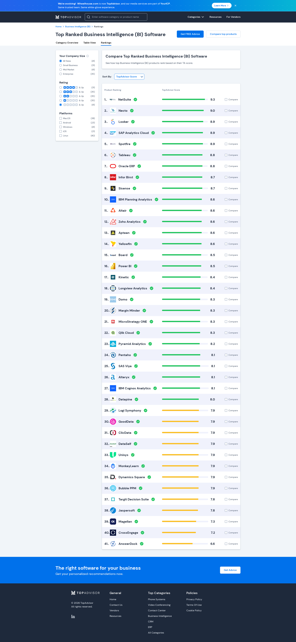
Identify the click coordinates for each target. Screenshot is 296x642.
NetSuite (124, 99)
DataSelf (125, 444)
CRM (150, 621)
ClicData (125, 433)
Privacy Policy (194, 599)
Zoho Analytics (130, 222)
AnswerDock (128, 544)
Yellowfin (125, 244)
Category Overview (67, 42)
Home (113, 599)
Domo (123, 299)
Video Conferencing (159, 605)
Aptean (124, 233)
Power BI (125, 266)
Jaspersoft (127, 510)
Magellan (125, 522)
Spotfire (124, 144)
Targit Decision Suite (134, 499)
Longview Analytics (133, 288)
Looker (124, 122)
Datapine (125, 399)
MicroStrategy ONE (133, 322)
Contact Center (157, 610)
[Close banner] (235, 5)
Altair (123, 211)
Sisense (124, 188)
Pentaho (125, 355)
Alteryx (124, 377)
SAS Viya (125, 366)
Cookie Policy (194, 610)
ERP (150, 627)
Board (123, 255)
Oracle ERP (127, 166)
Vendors (114, 610)
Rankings (106, 42)
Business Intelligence (160, 616)
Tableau (124, 155)
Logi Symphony (130, 410)
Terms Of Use (194, 605)
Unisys (123, 455)
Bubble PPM (127, 488)
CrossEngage (128, 533)
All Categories (156, 632)
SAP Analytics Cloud (134, 133)
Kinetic (124, 277)
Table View (89, 42)
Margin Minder (129, 311)
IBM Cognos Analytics (135, 388)
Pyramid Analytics (132, 344)
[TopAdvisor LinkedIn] (73, 616)
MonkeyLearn (129, 466)
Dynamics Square (132, 477)
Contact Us (116, 605)
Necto (123, 111)
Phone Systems (156, 599)
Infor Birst (126, 177)
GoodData (126, 422)
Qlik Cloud (126, 333)
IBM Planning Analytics (135, 199)
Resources (115, 616)
